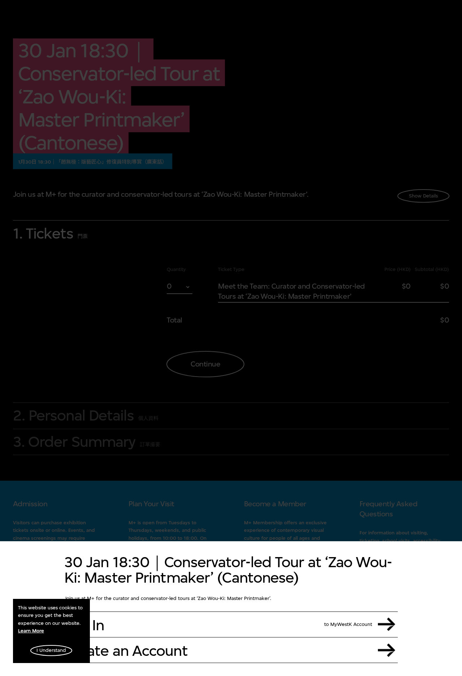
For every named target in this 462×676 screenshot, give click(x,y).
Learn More (31, 631)
